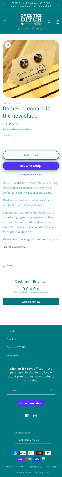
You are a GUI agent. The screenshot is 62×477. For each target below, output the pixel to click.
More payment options (31, 174)
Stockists (12, 339)
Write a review (31, 302)
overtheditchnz (18, 466)
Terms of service (24, 472)
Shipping (7, 129)
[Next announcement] (58, 4)
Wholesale (13, 355)
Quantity (7, 135)
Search (11, 331)
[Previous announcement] (4, 4)
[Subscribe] (51, 390)
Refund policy (36, 466)
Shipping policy (42, 472)
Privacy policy (52, 466)
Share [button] (10, 265)
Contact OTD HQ (16, 347)
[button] (4, 22)
